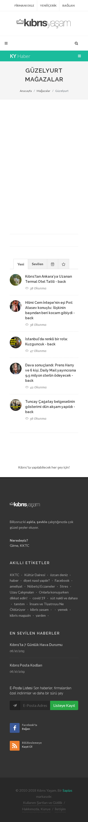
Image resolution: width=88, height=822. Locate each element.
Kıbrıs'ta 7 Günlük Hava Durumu (36, 645)
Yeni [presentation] (20, 264)
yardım (41, 615)
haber (14, 580)
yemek (63, 609)
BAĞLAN (68, 5)
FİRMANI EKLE (24, 5)
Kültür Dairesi (34, 575)
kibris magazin (20, 615)
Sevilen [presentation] (37, 264)
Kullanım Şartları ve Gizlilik (42, 802)
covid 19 (39, 598)
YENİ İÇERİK (48, 5)
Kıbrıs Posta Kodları (26, 665)
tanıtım (19, 604)
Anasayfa (26, 91)
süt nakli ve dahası (64, 598)
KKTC (14, 575)
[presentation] (52, 264)
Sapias (67, 790)
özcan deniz (59, 575)
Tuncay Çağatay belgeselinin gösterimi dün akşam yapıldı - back (50, 407)
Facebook (62, 580)
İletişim (60, 809)
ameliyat (16, 586)
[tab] (20, 264)
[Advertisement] (44, 146)
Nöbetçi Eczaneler (41, 586)
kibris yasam (39, 609)
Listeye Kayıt (64, 705)
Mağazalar (43, 91)
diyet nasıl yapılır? (36, 580)
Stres (64, 586)
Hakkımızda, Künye (36, 809)
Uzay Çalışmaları (22, 592)
